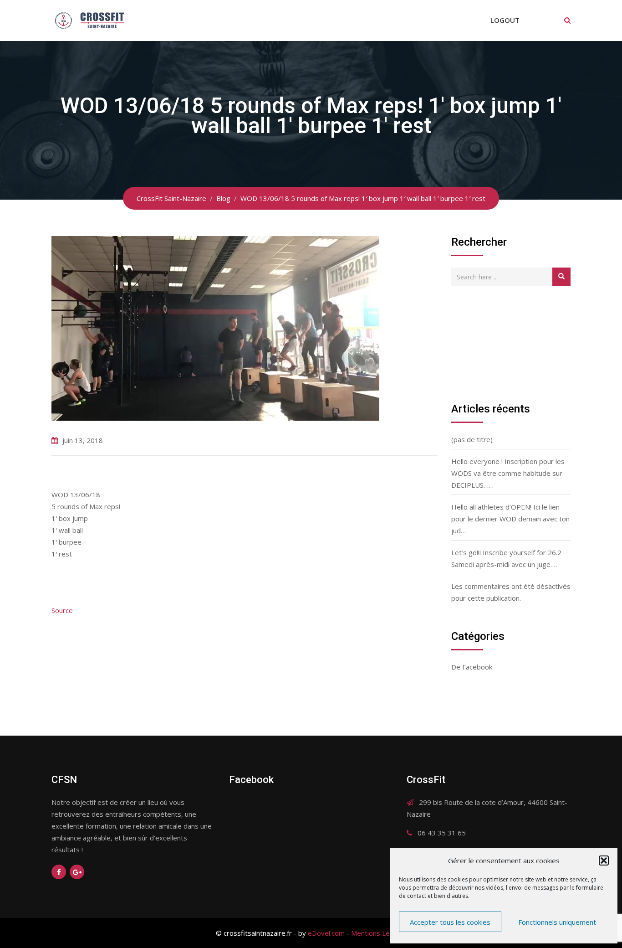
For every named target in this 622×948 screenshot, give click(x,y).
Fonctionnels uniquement (557, 922)
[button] (603, 860)
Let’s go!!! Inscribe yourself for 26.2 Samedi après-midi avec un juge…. (506, 558)
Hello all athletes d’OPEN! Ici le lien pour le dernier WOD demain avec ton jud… (510, 518)
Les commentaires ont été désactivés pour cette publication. (511, 592)
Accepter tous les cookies (450, 922)
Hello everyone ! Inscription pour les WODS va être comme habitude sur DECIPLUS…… (508, 473)
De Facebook (471, 666)
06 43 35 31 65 (442, 832)
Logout (505, 20)
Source (62, 610)
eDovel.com (326, 933)
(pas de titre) (472, 439)
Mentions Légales (379, 933)
